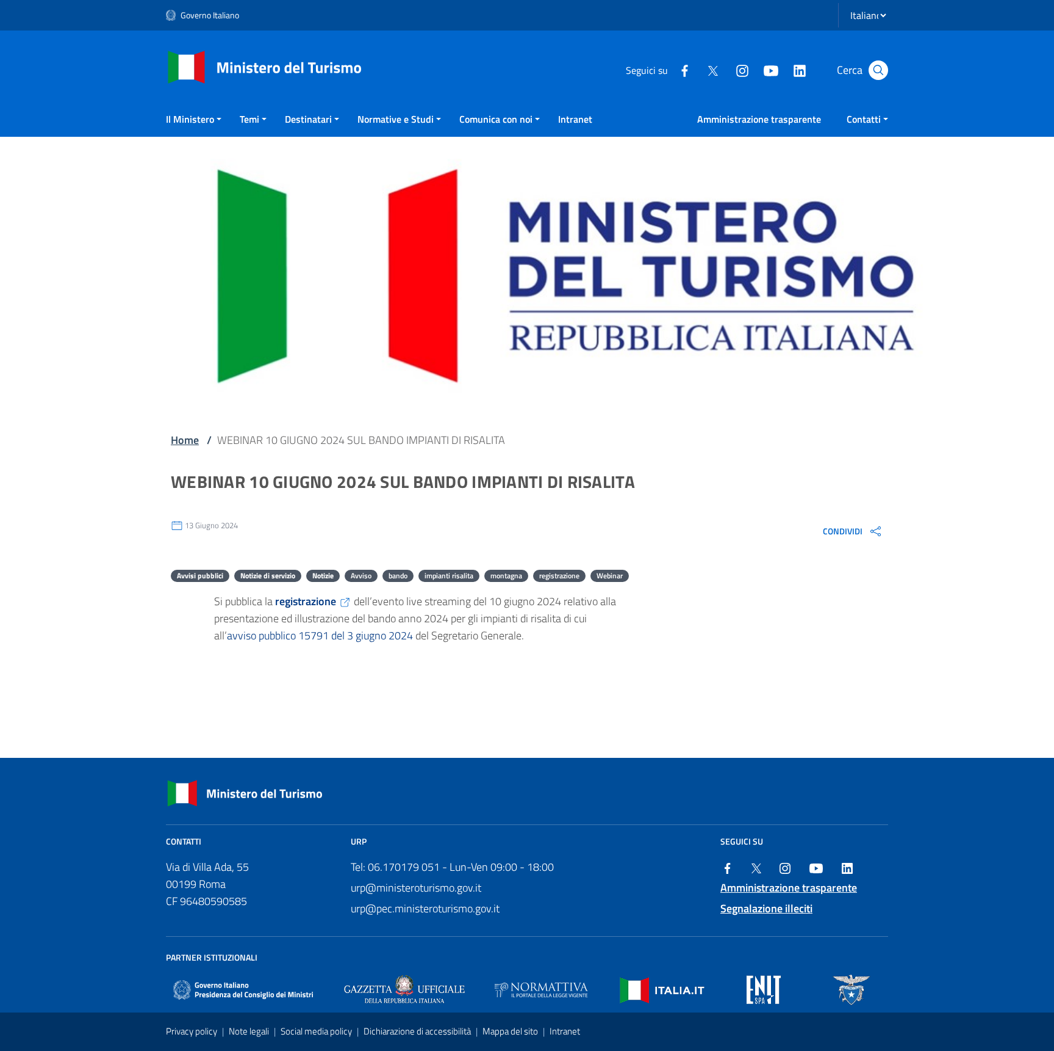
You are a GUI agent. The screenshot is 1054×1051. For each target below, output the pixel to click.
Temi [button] (249, 119)
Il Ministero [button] (190, 119)
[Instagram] (741, 69)
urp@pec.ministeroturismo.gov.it (425, 908)
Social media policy (317, 1031)
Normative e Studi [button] (395, 119)
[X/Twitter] (713, 69)
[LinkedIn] (799, 69)
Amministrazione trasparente (759, 119)
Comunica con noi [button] (495, 119)
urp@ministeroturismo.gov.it (416, 887)
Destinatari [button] (308, 119)
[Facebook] (684, 69)
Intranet (575, 119)
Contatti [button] (864, 119)
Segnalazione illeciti (766, 908)
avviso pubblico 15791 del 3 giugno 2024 (320, 635)
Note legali (250, 1031)
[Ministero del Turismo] (265, 66)
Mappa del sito (511, 1031)
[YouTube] (770, 69)
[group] (853, 530)
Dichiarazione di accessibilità (418, 1031)
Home (185, 440)
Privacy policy (192, 1031)
